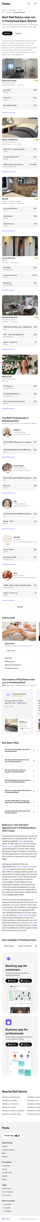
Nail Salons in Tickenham (10, 1104)
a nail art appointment (25, 867)
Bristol (8, 12)
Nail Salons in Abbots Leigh (11, 1097)
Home (4, 10)
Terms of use (6, 1195)
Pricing (4, 1169)
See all (20, 607)
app (9, 879)
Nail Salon (12, 10)
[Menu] (35, 3)
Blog (3, 1153)
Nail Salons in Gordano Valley (11, 1114)
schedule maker (22, 915)
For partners (6, 1166)
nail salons (9, 846)
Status (4, 1179)
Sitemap (5, 1156)
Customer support (8, 1150)
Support (4, 1176)
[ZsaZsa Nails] (19, 646)
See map (32, 27)
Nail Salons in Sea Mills (9, 1100)
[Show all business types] (36, 946)
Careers (4, 1146)
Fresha (21, 841)
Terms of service (7, 1192)
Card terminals (7, 1172)
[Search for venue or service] (28, 3)
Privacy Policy (6, 1188)
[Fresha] (6, 3)
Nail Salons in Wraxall (9, 1107)
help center (33, 923)
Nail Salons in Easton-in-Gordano (13, 1111)
